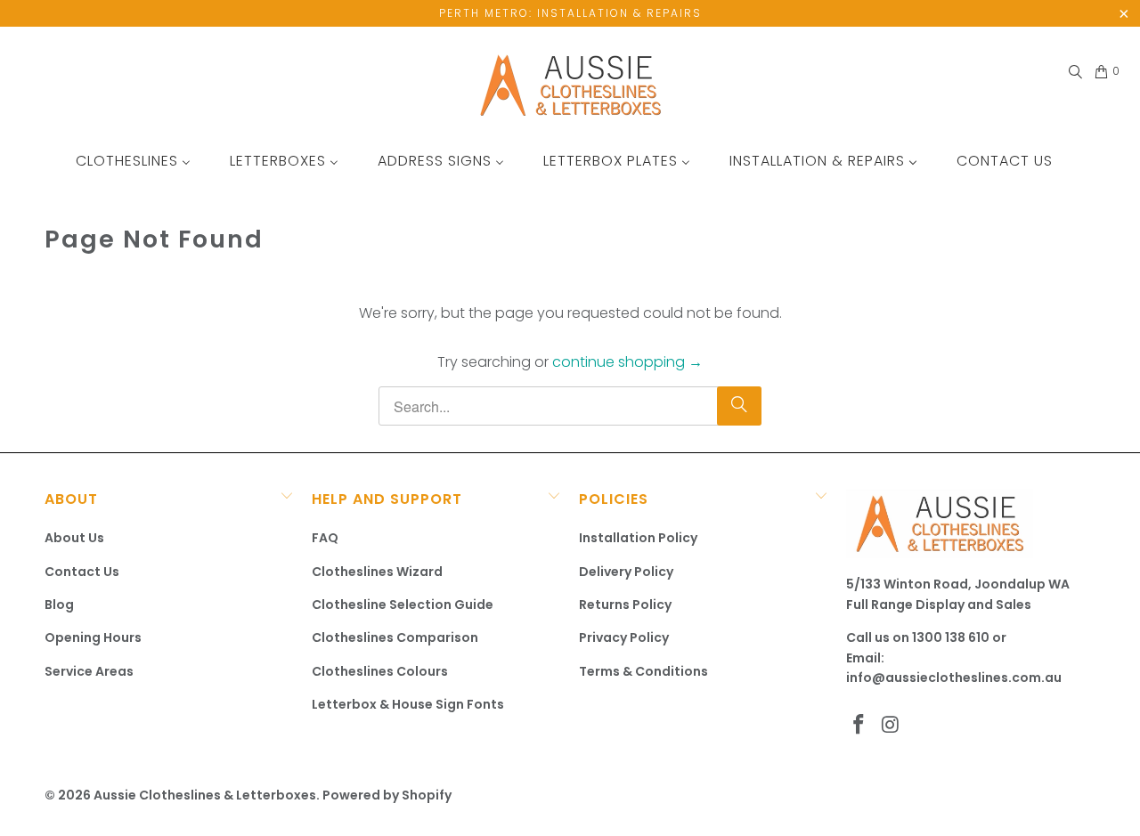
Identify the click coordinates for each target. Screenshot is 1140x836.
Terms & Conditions (643, 671)
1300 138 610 (950, 637)
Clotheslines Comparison (395, 637)
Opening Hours (93, 637)
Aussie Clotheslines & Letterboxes (205, 795)
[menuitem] (133, 160)
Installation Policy (638, 538)
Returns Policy (625, 604)
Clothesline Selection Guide (402, 604)
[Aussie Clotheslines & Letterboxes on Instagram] (891, 725)
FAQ (325, 538)
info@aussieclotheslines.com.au (954, 677)
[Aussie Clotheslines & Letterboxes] (570, 86)
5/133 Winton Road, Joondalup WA (958, 584)
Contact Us (82, 571)
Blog (59, 604)
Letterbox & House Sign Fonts (408, 704)
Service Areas (89, 671)
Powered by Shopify (387, 795)
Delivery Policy (626, 571)
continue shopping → (627, 362)
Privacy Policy (624, 637)
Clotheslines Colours (380, 671)
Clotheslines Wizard (377, 571)
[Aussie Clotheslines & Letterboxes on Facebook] (859, 725)
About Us (74, 538)
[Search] (1074, 71)
